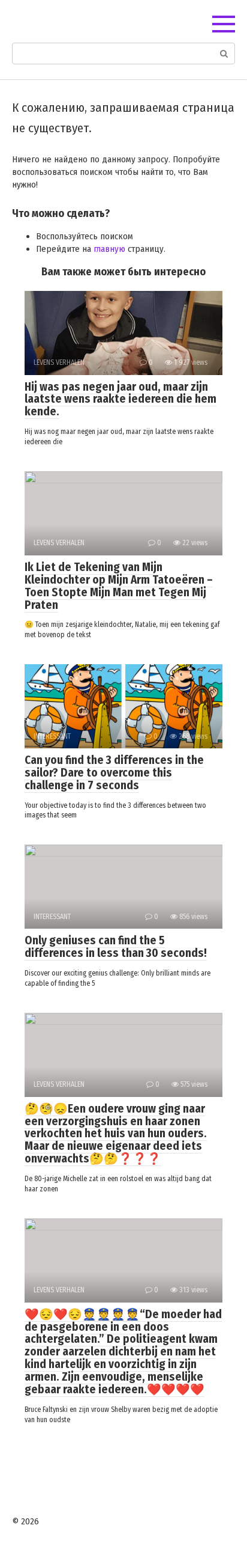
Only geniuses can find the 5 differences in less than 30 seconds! (116, 946)
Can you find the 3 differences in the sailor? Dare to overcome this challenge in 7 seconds (114, 772)
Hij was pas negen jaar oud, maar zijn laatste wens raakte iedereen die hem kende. (120, 399)
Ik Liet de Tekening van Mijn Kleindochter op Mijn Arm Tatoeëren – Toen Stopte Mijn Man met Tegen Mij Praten (119, 586)
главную (109, 248)
